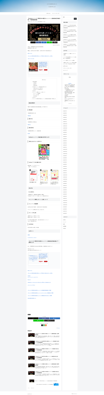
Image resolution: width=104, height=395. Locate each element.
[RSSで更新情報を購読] (46, 325)
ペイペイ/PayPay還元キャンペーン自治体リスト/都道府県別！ (69, 58)
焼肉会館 (29, 115)
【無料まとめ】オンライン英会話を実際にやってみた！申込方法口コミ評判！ (69, 63)
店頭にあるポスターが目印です (38, 88)
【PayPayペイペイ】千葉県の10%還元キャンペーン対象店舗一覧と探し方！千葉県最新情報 (69, 36)
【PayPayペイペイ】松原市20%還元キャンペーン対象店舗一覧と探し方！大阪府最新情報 (69, 31)
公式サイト (34, 97)
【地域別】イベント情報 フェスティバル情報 (69, 54)
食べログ (29, 279)
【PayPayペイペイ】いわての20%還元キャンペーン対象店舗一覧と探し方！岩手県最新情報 (69, 41)
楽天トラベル (30, 53)
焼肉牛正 (29, 124)
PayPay (29, 314)
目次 (43, 79)
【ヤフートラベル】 (31, 58)
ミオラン (70, 83)
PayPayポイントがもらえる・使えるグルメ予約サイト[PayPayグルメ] (39, 282)
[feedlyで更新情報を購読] (44, 325)
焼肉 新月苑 (35, 85)
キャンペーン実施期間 (37, 93)
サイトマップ (65, 70)
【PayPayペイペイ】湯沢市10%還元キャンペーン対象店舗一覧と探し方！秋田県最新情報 (69, 45)
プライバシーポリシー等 (67, 68)
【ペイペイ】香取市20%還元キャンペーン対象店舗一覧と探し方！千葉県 (40, 295)
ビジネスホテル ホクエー (32, 237)
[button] (54, 42)
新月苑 (29, 133)
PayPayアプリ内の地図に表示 (38, 89)
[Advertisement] (44, 306)
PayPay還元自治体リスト (32, 298)
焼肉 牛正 (35, 84)
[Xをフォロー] (42, 325)
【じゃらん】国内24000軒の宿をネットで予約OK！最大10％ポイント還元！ (40, 273)
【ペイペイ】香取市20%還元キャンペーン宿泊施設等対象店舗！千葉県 (39, 290)
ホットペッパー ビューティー (33, 277)
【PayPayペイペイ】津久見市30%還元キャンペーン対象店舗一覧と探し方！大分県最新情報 (69, 26)
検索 (75, 18)
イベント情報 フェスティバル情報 (68, 60)
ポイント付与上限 (36, 94)
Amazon (29, 275)
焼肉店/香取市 (35, 81)
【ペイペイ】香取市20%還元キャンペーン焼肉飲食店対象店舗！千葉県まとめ (44, 98)
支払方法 (34, 90)
